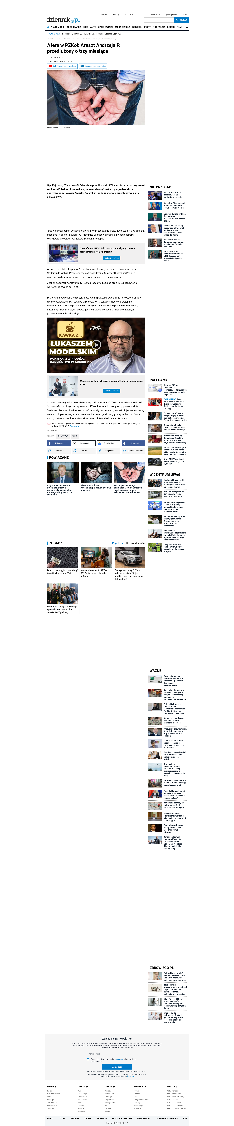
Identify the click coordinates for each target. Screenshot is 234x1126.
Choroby (137, 1103)
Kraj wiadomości (135, 543)
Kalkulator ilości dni (174, 1094)
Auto (80, 1091)
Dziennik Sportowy (113, 34)
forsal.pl (116, 15)
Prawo (136, 1091)
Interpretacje (52, 1105)
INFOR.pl (104, 15)
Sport (80, 1103)
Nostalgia (66, 34)
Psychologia (138, 1105)
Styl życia (137, 1108)
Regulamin (102, 1118)
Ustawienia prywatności (167, 1118)
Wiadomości (82, 1100)
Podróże (81, 1108)
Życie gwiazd (110, 1103)
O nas (62, 1118)
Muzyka (108, 1108)
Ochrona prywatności (122, 1118)
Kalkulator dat (172, 1091)
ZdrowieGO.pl (155, 15)
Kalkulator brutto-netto (176, 1105)
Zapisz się (117, 1067)
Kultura (107, 1111)
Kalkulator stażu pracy (175, 1097)
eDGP (49, 1097)
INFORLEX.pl (130, 15)
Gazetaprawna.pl (53, 1094)
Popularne (118, 543)
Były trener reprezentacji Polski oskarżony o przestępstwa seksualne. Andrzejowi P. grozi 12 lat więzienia (60, 490)
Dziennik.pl (83, 1086)
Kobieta (108, 1091)
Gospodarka (82, 1097)
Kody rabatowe (110, 1094)
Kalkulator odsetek (174, 1103)
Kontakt (50, 1118)
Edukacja (108, 1097)
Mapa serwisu (143, 1118)
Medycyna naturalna (142, 1100)
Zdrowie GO (77, 34)
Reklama (75, 1118)
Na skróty (51, 1086)
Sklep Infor (51, 1108)
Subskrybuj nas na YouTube (64, 66)
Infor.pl (50, 1091)
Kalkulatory (172, 1086)
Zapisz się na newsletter (95, 66)
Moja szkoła (109, 1100)
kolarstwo (62, 436)
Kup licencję (74, 426)
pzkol (75, 436)
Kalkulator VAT (172, 1100)
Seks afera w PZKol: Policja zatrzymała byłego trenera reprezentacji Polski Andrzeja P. (107, 250)
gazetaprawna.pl (172, 15)
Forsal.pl (50, 1100)
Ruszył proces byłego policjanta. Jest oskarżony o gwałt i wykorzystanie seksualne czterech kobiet (128, 488)
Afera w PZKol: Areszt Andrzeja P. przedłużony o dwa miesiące (96, 487)
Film (106, 1105)
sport (58, 39)
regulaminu (118, 1059)
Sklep (185, 15)
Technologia (82, 1094)
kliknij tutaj (131, 1076)
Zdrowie (81, 1105)
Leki (135, 1097)
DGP (142, 15)
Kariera (87, 1118)
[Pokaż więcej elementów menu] (186, 27)
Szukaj (183, 20)
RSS (185, 1118)
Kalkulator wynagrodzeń (176, 1108)
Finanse (137, 1094)
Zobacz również (112, 258)
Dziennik (50, 39)
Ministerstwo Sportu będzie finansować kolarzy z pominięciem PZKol (111, 383)
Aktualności (68, 39)
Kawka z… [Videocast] (93, 34)
